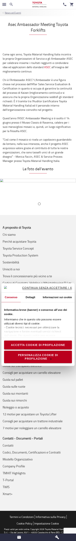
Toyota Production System (20, 255)
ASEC (47, 67)
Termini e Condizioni (22, 517)
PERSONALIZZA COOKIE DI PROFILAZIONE (38, 357)
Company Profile (14, 466)
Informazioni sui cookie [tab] (57, 297)
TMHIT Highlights (14, 473)
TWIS (6, 487)
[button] (19, 537)
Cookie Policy (24, 523)
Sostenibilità (11, 262)
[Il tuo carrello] (71, 4)
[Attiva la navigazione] (4, 4)
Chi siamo (9, 234)
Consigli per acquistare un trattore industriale (33, 421)
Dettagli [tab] (30, 297)
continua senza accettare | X (47, 287)
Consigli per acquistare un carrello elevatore (32, 372)
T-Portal (8, 480)
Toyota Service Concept (18, 248)
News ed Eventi (13, 12)
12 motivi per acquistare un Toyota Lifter (30, 414)
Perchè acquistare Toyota (19, 241)
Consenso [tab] (11, 297)
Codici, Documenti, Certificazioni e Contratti (32, 452)
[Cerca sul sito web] (11, 4)
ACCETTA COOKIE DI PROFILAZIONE (38, 344)
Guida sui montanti (15, 393)
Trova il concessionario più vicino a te (27, 276)
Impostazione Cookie (46, 523)
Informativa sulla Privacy (51, 517)
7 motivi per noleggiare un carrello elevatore (32, 428)
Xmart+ (8, 494)
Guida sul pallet (13, 379)
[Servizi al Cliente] (64, 4)
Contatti (8, 445)
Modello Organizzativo (18, 459)
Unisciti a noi (11, 269)
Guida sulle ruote (14, 386)
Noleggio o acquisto (16, 407)
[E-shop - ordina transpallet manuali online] (39, 4)
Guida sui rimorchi (15, 400)
